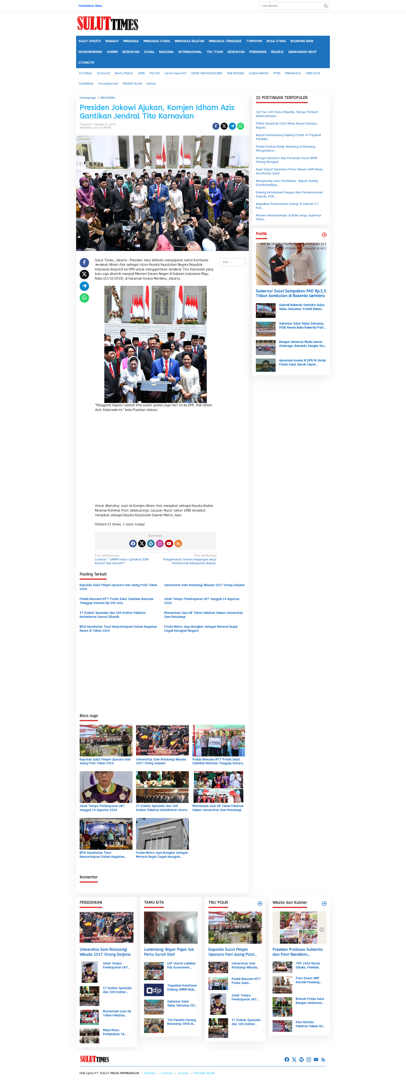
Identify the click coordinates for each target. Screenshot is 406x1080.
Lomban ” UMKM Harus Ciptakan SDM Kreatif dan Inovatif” (121, 559)
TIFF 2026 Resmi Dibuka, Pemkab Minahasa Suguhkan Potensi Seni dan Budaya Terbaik (310, 966)
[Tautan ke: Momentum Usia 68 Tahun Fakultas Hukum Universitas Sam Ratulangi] (89, 1017)
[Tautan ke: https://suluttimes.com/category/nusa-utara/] (324, 235)
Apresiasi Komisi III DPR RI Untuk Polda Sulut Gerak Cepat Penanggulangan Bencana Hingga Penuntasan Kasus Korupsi (302, 362)
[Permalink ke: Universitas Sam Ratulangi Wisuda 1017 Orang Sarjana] (162, 740)
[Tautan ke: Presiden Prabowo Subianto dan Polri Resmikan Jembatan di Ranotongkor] (299, 928)
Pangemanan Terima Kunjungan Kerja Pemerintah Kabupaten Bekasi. (189, 559)
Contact (167, 1073)
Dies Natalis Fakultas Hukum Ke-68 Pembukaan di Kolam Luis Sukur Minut (310, 1024)
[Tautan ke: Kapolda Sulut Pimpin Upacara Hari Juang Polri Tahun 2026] (235, 928)
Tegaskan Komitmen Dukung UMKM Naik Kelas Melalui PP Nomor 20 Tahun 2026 (182, 988)
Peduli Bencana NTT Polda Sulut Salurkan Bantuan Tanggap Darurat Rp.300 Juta (116, 601)
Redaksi (150, 1073)
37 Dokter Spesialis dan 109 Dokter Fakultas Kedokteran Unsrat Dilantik (113, 614)
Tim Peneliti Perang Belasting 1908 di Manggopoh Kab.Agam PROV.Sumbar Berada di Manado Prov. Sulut (181, 1022)
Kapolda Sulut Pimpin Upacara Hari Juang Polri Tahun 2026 (118, 587)
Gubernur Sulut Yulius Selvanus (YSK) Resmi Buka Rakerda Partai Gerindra (302, 325)
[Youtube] (169, 543)
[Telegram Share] (232, 126)
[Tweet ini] (224, 126)
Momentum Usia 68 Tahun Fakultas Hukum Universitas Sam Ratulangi (203, 614)
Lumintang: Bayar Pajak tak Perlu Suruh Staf (169, 952)
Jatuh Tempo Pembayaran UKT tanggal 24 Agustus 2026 (201, 601)
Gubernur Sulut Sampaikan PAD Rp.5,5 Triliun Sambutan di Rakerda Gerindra (291, 293)
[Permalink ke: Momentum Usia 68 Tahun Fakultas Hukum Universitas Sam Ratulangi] (218, 787)
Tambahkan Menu (90, 6)
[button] (326, 6)
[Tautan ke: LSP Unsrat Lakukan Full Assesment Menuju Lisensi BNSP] (154, 970)
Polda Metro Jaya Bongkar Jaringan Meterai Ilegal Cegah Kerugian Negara (201, 628)
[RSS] (178, 543)
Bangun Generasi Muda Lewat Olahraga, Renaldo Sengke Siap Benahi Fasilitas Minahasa (302, 344)
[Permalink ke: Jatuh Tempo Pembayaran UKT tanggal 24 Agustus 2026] (106, 787)
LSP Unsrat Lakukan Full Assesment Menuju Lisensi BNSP (181, 966)
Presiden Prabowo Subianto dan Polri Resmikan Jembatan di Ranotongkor (298, 952)
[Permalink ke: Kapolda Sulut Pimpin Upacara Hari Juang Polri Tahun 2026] (106, 740)
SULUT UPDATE (102, 127)
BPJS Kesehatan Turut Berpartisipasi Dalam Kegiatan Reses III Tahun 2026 (118, 628)
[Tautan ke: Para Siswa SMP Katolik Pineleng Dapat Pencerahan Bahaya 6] (282, 984)
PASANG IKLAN (204, 1073)
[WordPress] (151, 543)
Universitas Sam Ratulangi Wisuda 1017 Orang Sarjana (204, 585)
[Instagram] (160, 543)
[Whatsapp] (240, 126)
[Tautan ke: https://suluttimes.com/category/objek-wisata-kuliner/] (324, 903)
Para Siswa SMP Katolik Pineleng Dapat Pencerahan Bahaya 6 (309, 980)
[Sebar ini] (215, 126)
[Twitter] (142, 543)
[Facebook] (133, 543)
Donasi (183, 1073)
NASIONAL (86, 127)
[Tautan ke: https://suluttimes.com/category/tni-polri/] (260, 903)
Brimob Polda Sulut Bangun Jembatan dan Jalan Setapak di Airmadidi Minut (310, 1001)
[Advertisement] (155, 459)
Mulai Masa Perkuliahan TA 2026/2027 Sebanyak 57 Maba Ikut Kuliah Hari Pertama (117, 1032)
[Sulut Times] (107, 23)
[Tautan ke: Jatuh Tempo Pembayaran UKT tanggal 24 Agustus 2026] (90, 972)
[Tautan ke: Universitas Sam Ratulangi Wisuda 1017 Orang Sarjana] (106, 928)
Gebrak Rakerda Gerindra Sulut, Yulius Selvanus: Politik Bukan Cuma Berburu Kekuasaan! (302, 307)
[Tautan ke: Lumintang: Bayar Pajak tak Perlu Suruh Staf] (171, 928)
